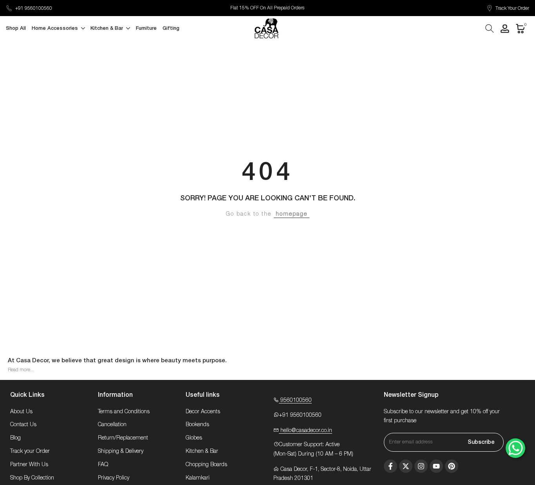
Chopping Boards (206, 464)
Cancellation (112, 424)
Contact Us (23, 424)
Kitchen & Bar (202, 451)
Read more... (21, 369)
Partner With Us (29, 464)
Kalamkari (198, 478)
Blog (15, 438)
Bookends (197, 424)
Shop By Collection (32, 478)
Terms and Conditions (124, 411)
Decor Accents (203, 411)
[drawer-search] (489, 28)
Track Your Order (512, 8)
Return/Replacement (123, 438)
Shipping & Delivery (120, 451)
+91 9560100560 (33, 8)
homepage (291, 214)
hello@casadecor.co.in (305, 430)
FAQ (103, 464)
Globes (194, 438)
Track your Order (30, 451)
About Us (21, 411)
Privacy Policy (113, 478)
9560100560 (295, 400)
